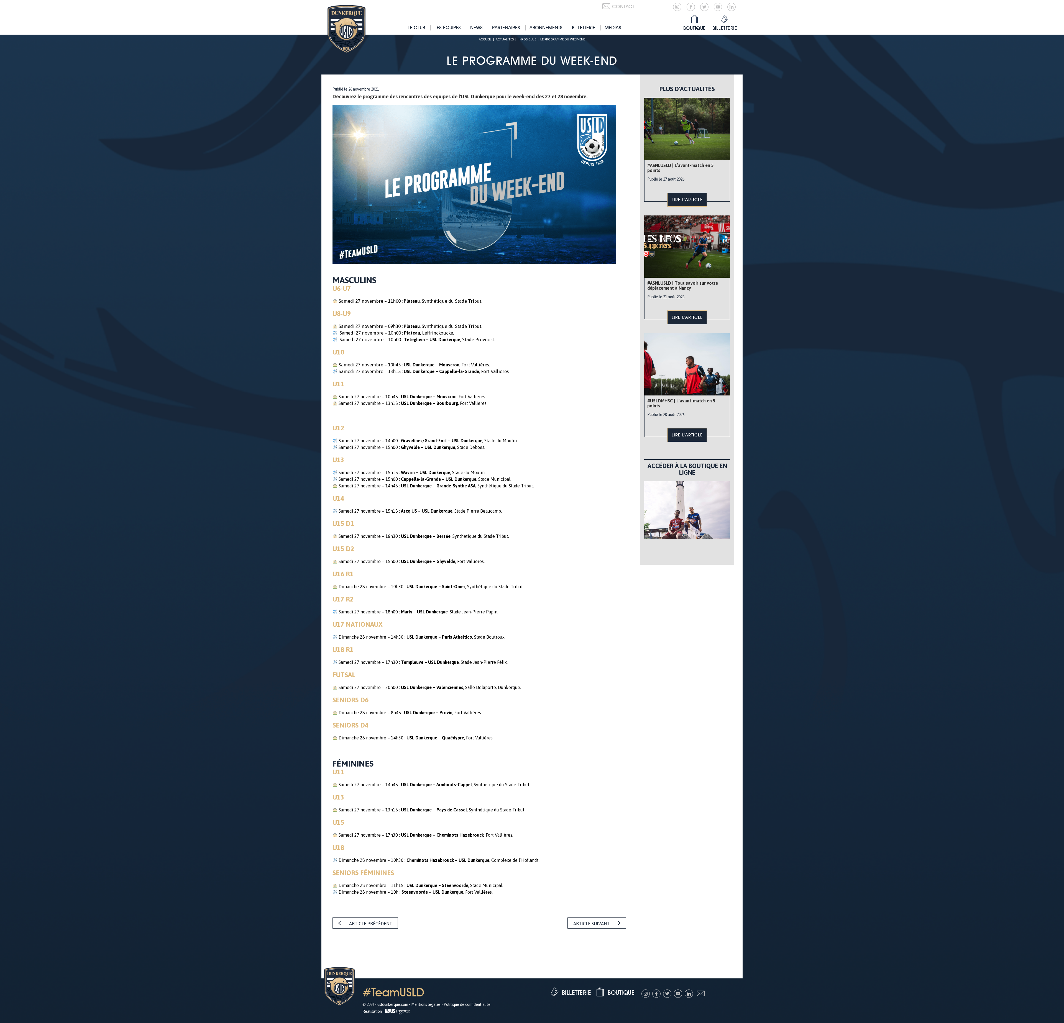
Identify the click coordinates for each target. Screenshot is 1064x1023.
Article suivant (591, 923)
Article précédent (370, 923)
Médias (613, 27)
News (476, 27)
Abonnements (546, 27)
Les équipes (447, 27)
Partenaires (506, 27)
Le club (416, 27)
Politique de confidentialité (467, 1004)
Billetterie (583, 27)
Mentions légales (426, 1004)
